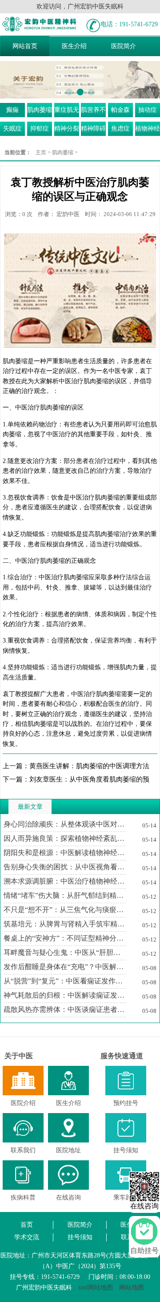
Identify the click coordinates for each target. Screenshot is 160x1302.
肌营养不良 (93, 111)
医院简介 (123, 46)
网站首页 (24, 46)
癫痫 (12, 109)
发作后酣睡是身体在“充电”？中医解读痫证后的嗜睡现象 (65, 966)
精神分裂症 (66, 130)
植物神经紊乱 (147, 130)
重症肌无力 (66, 111)
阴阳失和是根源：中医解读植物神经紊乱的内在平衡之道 (65, 852)
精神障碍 (93, 128)
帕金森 (120, 109)
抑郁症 (39, 128)
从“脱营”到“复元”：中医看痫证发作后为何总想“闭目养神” (65, 981)
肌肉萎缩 (39, 109)
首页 (26, 1224)
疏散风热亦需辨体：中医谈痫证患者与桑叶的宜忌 (65, 1009)
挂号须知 (80, 1237)
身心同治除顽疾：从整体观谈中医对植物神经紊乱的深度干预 (65, 824)
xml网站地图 (95, 1287)
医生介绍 (74, 46)
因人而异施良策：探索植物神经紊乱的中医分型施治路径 (65, 838)
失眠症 (12, 128)
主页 (41, 152)
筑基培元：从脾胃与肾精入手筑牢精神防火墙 (65, 924)
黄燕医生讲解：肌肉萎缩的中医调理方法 (89, 766)
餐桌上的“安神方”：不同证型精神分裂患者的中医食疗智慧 (65, 938)
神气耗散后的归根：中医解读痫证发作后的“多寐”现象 (65, 995)
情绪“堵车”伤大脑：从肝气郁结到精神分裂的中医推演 (65, 895)
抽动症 (147, 109)
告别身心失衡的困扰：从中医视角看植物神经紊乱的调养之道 (65, 867)
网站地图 (131, 1287)
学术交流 (26, 1237)
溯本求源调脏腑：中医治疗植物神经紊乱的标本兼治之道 (65, 881)
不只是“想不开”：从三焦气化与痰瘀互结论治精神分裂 (65, 909)
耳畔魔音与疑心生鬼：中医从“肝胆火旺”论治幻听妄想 (65, 952)
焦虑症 (120, 128)
